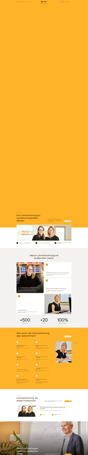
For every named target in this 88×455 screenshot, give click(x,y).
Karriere (30, 1)
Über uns (27, 1)
